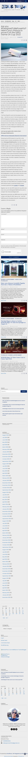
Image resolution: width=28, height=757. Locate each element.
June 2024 (5, 497)
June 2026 (4, 440)
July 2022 (4, 552)
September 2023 (6, 518)
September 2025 (6, 461)
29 (3, 615)
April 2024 (4, 502)
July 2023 (4, 523)
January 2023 (5, 537)
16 (6, 612)
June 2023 (4, 525)
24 (9, 613)
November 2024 (6, 485)
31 (9, 615)
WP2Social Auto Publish (8, 756)
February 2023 (5, 535)
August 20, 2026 (14, 361)
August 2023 (5, 521)
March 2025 (5, 475)
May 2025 (4, 471)
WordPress (9, 753)
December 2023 (6, 511)
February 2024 (5, 506)
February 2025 (5, 478)
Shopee (22, 185)
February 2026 (5, 449)
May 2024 (4, 499)
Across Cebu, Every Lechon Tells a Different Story (11, 411)
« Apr (3, 618)
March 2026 (5, 447)
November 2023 (6, 514)
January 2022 (5, 566)
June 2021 (4, 583)
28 (23, 613)
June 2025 (5, 468)
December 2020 (6, 597)
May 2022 (4, 557)
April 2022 (4, 559)
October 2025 (5, 459)
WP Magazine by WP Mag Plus (20, 753)
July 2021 (4, 580)
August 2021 (5, 578)
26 (16, 613)
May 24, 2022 (13, 37)
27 (19, 613)
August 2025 (5, 463)
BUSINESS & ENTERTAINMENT (15, 355)
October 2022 (5, 545)
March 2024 (5, 504)
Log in (2, 638)
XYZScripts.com (21, 756)
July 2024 (4, 494)
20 (19, 612)
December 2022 (6, 540)
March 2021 (5, 590)
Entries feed (4, 640)
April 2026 (4, 444)
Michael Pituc (6, 37)
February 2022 (5, 564)
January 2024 (5, 509)
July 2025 (4, 466)
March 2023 (5, 533)
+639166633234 (7, 741)
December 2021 (6, 568)
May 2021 (4, 585)
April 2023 (4, 530)
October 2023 (5, 516)
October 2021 (5, 573)
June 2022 (4, 554)
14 (22, 611)
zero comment (5, 38)
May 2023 (4, 528)
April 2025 (4, 473)
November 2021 (6, 571)
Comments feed (5, 642)
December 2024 (6, 483)
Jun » (7, 618)
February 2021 (5, 592)
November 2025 (6, 456)
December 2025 (6, 454)
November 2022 (6, 542)
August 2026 (5, 435)
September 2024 (6, 490)
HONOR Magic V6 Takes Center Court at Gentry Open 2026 (13, 358)
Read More (3, 373)
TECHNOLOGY (19, 37)
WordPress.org (4, 645)
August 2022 (5, 549)
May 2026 (4, 442)
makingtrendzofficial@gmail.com (11, 743)
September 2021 (6, 576)
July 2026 (4, 437)
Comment (4, 214)
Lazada (16, 185)
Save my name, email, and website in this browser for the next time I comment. (13, 246)
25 (13, 613)
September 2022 (6, 547)
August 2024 (5, 492)
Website (3, 239)
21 (22, 612)
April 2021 (4, 588)
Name (3, 229)
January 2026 (5, 452)
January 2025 (5, 480)
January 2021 (5, 595)
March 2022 (5, 561)
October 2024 (5, 487)
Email (2, 234)
